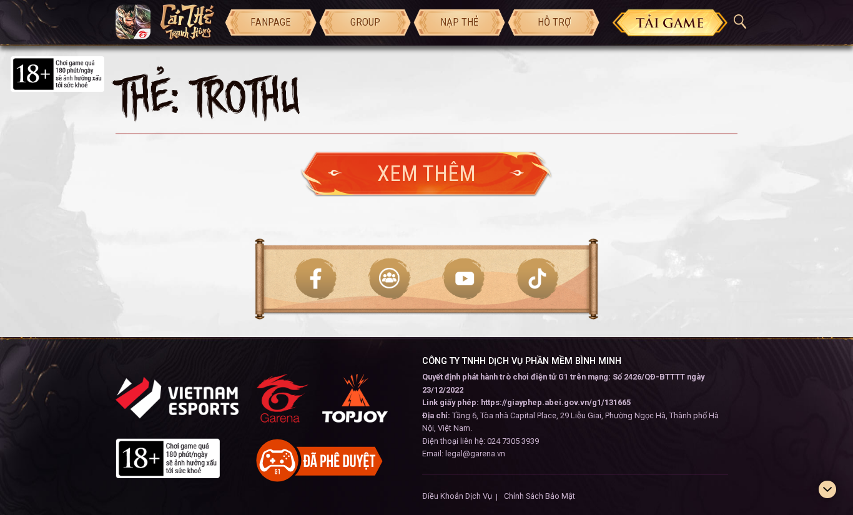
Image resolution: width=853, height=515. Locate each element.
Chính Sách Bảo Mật (539, 496)
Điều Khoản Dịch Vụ (457, 496)
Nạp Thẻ (459, 22)
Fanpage (270, 22)
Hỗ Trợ (554, 22)
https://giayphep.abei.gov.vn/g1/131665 (556, 402)
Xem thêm (426, 173)
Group (365, 22)
